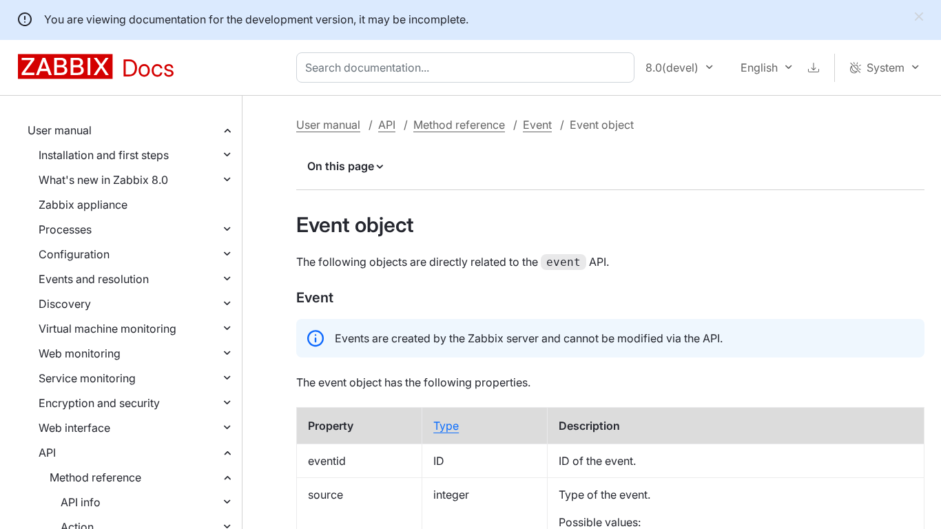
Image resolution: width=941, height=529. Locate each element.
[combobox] (468, 67)
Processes (65, 229)
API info (81, 502)
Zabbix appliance (83, 204)
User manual (60, 130)
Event (537, 125)
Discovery (65, 304)
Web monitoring (80, 353)
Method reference (95, 477)
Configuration (74, 254)
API (47, 452)
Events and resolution (94, 279)
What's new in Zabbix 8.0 (103, 180)
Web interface (74, 428)
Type (446, 426)
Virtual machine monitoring (107, 328)
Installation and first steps (104, 155)
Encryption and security (99, 403)
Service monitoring (87, 378)
